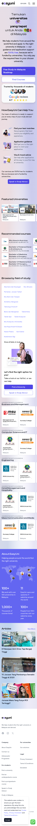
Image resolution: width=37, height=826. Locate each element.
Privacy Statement (15, 813)
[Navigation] (33, 3)
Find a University (18, 387)
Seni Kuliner (20, 331)
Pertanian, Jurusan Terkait (13, 292)
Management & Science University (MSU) (9, 216)
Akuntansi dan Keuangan (12, 287)
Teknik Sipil (7, 317)
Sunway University (27, 215)
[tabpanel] (18, 55)
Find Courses (18, 79)
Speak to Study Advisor (18, 182)
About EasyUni (6, 747)
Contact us (5, 752)
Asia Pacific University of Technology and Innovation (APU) (9, 448)
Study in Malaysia (7, 795)
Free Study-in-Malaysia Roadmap (14, 71)
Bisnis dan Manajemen (11, 312)
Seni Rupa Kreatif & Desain (13, 326)
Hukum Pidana (9, 331)
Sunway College (26, 421)
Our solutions (24, 747)
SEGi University (8, 476)
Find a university (7, 770)
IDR (23, 3)
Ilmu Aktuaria (28, 287)
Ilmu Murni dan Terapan (12, 297)
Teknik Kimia (26, 312)
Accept (7, 820)
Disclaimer (23, 768)
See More (31, 629)
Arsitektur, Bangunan (11, 302)
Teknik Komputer (20, 317)
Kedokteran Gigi (9, 336)
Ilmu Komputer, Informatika (13, 322)
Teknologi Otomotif (10, 307)
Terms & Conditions (11, 815)
